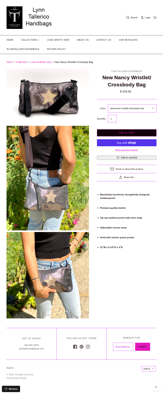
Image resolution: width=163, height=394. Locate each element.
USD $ (146, 368)
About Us (83, 40)
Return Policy (56, 49)
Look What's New (58, 40)
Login (147, 17)
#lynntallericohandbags (23, 49)
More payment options (126, 150)
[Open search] (128, 17)
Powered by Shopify (17, 378)
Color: (103, 108)
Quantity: (101, 118)
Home (10, 40)
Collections (29, 40)
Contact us (103, 40)
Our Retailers (128, 40)
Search (134, 17)
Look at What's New (41, 62)
